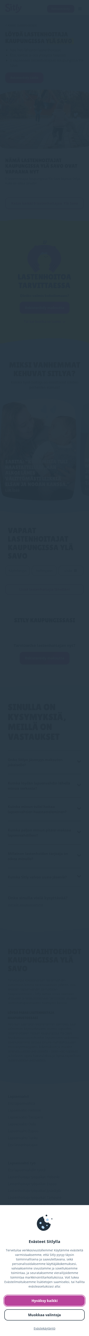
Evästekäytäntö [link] (44, 1328)
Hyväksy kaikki (45, 1300)
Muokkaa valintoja (44, 1315)
